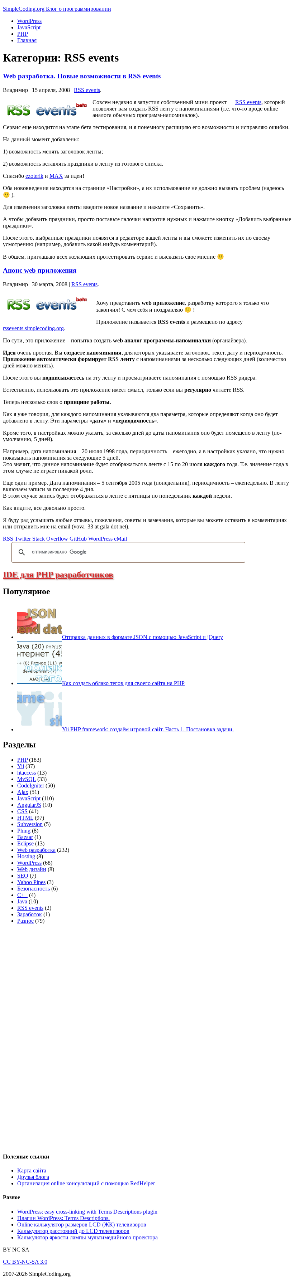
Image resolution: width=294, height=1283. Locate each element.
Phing (23, 831)
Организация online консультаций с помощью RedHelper (86, 1183)
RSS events (87, 90)
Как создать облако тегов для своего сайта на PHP (123, 683)
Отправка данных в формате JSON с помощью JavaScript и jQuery (142, 637)
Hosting (26, 856)
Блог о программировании (78, 9)
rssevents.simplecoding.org (33, 328)
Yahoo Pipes (31, 882)
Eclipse (25, 843)
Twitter (23, 539)
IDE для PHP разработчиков (58, 574)
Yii (20, 766)
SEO (22, 876)
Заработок (29, 914)
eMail (120, 539)
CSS (22, 811)
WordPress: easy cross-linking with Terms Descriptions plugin (87, 1212)
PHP (22, 34)
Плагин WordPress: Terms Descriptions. (63, 1218)
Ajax (22, 792)
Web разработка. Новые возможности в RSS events (82, 76)
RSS (8, 539)
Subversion (30, 824)
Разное (25, 921)
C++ (22, 895)
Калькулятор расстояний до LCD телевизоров (73, 1231)
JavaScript (29, 27)
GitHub (78, 539)
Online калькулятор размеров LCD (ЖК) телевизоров (81, 1224)
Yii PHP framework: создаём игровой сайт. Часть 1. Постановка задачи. (148, 729)
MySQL (26, 779)
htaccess (26, 773)
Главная (27, 40)
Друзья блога (33, 1177)
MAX (56, 176)
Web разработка (36, 850)
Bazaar (25, 837)
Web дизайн (31, 869)
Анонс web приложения (39, 270)
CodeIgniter (30, 785)
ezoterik (34, 176)
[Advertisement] (56, 1037)
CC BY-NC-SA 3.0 (25, 1262)
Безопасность (33, 889)
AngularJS (29, 805)
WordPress (29, 21)
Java (22, 901)
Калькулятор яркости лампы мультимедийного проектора (87, 1237)
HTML (25, 818)
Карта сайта (31, 1170)
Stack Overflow (50, 539)
